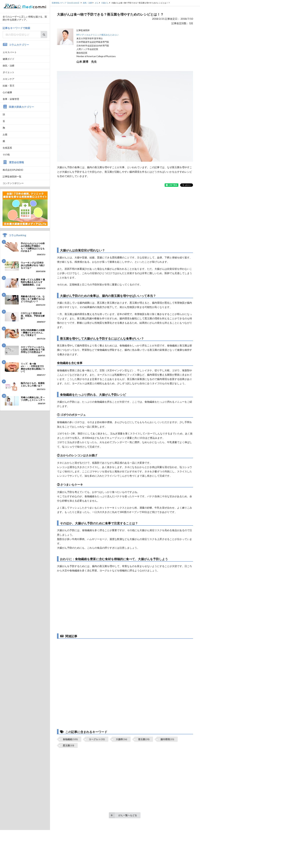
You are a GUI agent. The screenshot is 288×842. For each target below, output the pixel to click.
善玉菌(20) (144, 739)
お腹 (5, 134)
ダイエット (8, 72)
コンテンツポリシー (13, 183)
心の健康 (7, 92)
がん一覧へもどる (127, 815)
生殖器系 (7, 147)
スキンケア (8, 79)
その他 (6, 154)
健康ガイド (8, 58)
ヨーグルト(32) (97, 739)
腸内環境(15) (167, 739)
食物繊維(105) (70, 739)
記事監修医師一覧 (12, 176)
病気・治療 (8, 65)
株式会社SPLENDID (13, 169)
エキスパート (10, 52)
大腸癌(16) (121, 739)
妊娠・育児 (8, 85)
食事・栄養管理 (11, 99)
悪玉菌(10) (68, 745)
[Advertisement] (125, 217)
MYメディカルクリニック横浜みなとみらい (97, 35)
